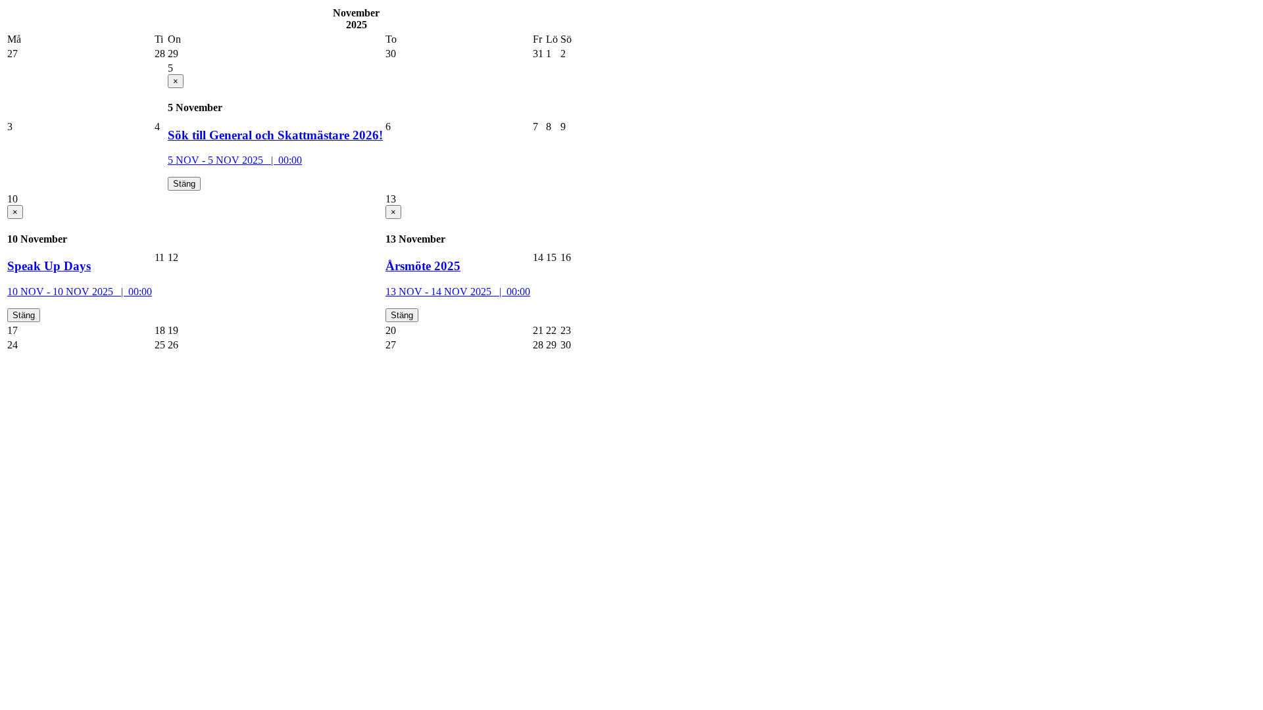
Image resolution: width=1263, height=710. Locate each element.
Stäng (184, 184)
